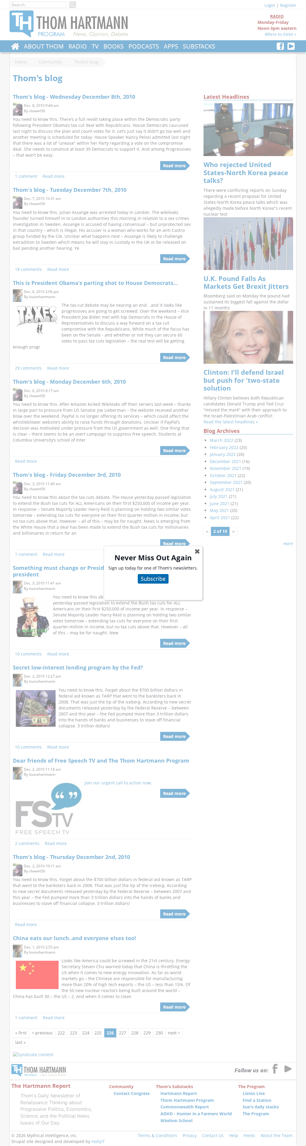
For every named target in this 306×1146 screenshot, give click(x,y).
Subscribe (153, 578)
